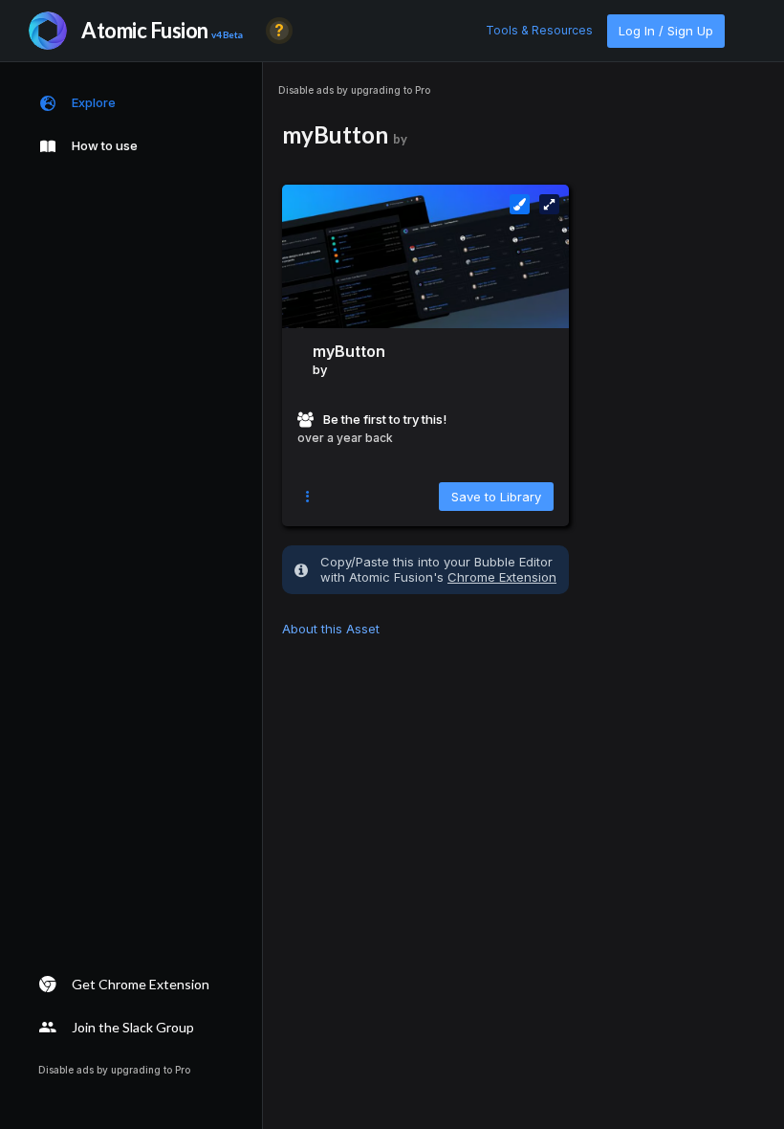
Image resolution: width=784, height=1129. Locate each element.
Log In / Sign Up (666, 30)
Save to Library (496, 496)
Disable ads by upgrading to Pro (354, 90)
